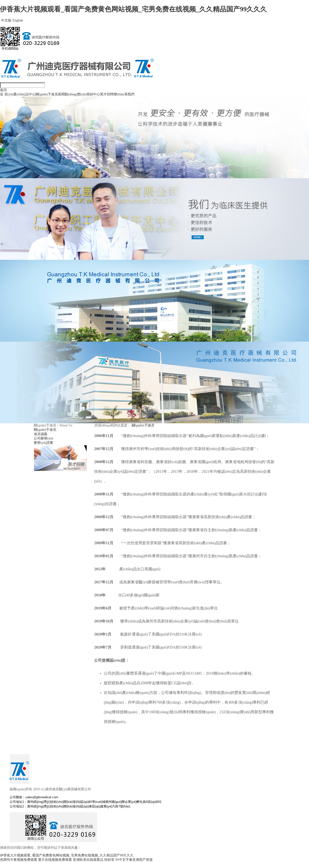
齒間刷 (21, 146)
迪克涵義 (44, 111)
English (17, 20)
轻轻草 (109, 860)
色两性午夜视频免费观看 (18, 860)
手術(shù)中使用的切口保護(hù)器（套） (46, 228)
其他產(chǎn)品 (27, 205)
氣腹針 (21, 192)
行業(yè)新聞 (69, 111)
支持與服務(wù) (127, 120)
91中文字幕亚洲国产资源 (134, 860)
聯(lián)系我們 (123, 94)
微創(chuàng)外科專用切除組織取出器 (44, 182)
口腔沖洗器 (24, 257)
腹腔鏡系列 (24, 160)
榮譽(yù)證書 (47, 130)
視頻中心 (93, 94)
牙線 (19, 137)
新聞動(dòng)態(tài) (72, 94)
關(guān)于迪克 (46, 94)
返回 (3, 90)
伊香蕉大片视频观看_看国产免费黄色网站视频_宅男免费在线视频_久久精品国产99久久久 (133, 9)
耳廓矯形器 (24, 218)
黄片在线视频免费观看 (55, 860)
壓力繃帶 (22, 247)
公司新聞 (67, 101)
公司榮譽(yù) (47, 120)
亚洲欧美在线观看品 (88, 860)
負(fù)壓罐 (23, 237)
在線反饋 (122, 111)
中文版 (5, 20)
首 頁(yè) (6, 94)
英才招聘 (106, 94)
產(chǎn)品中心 (24, 94)
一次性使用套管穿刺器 (32, 173)
